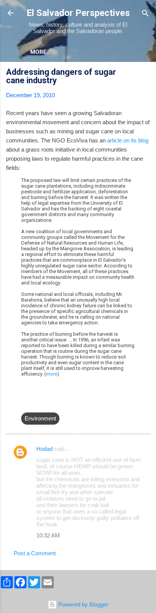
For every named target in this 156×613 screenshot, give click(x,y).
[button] (145, 73)
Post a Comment (35, 553)
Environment (40, 418)
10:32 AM (48, 535)
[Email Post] (25, 403)
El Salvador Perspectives (78, 13)
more (51, 374)
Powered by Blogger (82, 604)
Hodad (44, 449)
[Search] (145, 14)
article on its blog (127, 140)
